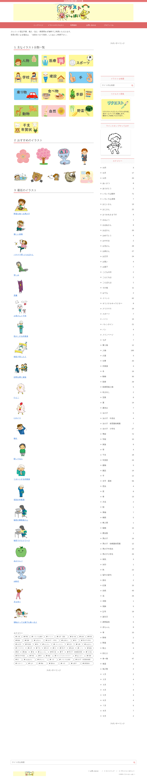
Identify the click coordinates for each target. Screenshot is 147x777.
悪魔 (15, 295)
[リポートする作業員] (21, 470)
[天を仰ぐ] (21, 592)
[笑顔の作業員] (21, 490)
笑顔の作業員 (19, 500)
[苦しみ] (21, 266)
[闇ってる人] (21, 449)
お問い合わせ (95, 771)
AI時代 (16, 581)
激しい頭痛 (18, 234)
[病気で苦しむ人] (21, 347)
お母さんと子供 (20, 316)
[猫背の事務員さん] (21, 511)
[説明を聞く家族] (21, 368)
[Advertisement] (54, 686)
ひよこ (16, 398)
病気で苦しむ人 (20, 357)
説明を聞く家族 (20, 377)
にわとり (17, 418)
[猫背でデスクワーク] (21, 531)
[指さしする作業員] (21, 327)
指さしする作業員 (21, 336)
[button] (132, 85)
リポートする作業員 (22, 479)
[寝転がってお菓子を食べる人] (21, 613)
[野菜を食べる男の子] (21, 204)
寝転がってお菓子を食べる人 (25, 622)
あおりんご (18, 561)
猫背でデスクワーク (22, 541)
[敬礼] (21, 429)
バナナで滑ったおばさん (24, 255)
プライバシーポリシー (127, 771)
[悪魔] (21, 286)
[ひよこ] (21, 388)
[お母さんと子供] (21, 306)
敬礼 (15, 438)
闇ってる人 (18, 459)
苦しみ (16, 275)
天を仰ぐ (17, 602)
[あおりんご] (21, 551)
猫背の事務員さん (21, 520)
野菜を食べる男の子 (22, 214)
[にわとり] (21, 409)
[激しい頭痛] (21, 225)
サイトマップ (110, 771)
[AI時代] (21, 572)
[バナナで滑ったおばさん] (21, 245)
